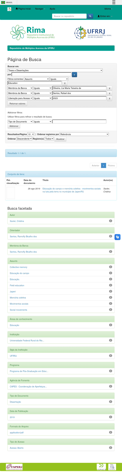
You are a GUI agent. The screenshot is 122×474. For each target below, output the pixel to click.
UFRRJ (13, 355)
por (9, 74)
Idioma (107, 8)
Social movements (18, 309)
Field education (17, 285)
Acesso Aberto (17, 447)
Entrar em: (105, 16)
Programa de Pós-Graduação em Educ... (29, 371)
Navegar (39, 8)
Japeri (13, 291)
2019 (12, 417)
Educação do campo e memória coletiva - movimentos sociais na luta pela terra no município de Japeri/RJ (72, 190)
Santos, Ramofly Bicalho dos (23, 236)
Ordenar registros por (48, 134)
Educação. (15, 279)
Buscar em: (13, 66)
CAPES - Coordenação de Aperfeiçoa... (28, 386)
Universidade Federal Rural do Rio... (27, 340)
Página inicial (24, 8)
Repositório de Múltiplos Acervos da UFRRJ (32, 48)
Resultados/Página (17, 134)
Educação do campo (19, 273)
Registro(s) (38, 138)
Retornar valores (17, 103)
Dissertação (15, 401)
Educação (14, 325)
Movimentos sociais (19, 303)
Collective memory (18, 267)
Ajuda (52, 8)
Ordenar (12, 138)
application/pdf (17, 432)
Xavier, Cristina (17, 221)
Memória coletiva (18, 297)
